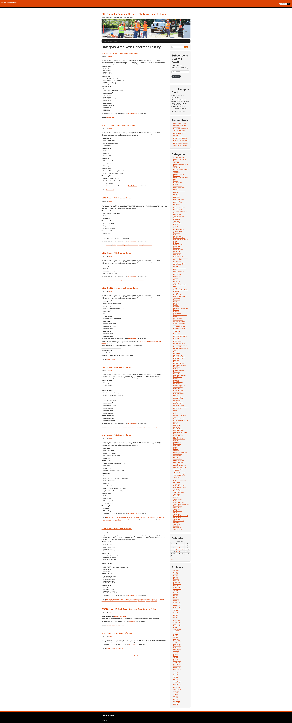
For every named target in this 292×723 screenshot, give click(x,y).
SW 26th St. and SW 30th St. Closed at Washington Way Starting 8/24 (180, 125)
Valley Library (117, 520)
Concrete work (176, 217)
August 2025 (176, 590)
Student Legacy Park (178, 469)
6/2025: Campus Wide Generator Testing (117, 528)
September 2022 (177, 649)
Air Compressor (177, 167)
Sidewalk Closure (177, 454)
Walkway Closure (177, 499)
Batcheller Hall (176, 176)
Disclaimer (104, 720)
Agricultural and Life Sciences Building (115, 517)
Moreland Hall (176, 372)
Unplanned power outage (179, 485)
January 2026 (176, 582)
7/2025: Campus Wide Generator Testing (117, 435)
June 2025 (175, 594)
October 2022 (176, 647)
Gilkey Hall (175, 279)
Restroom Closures (178, 435)
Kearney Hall (176, 333)
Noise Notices (176, 383)
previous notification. (120, 616)
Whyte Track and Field (178, 521)
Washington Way (177, 501)
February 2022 (177, 661)
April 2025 (175, 597)
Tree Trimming (176, 479)
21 (182, 551)
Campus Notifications (178, 199)
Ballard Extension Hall (178, 174)
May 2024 (175, 615)
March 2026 (176, 579)
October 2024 (176, 607)
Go (186, 47)
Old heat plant (176, 388)
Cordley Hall (120, 245)
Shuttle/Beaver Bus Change (180, 452)
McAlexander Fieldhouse (179, 357)
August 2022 (176, 651)
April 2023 (175, 637)
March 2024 (176, 619)
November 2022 (177, 646)
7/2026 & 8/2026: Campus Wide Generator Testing (120, 53)
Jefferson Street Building (179, 323)
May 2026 (175, 575)
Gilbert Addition (177, 276)
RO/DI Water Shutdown (179, 439)
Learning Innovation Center (145, 245)
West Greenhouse (177, 511)
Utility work (176, 489)
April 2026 (175, 577)
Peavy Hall (159, 519)
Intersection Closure (178, 320)
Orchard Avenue (177, 392)
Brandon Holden (132, 113)
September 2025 (177, 589)
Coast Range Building (178, 216)
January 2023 (176, 642)
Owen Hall (175, 395)
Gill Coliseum (144, 599)
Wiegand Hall (176, 522)
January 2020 (176, 703)
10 (171, 549)
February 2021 (177, 681)
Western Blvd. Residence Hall (180, 516)
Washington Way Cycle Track (180, 502)
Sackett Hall (176, 450)
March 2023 (176, 639)
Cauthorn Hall (176, 206)
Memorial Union (119, 625)
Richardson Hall (110, 520)
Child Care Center (177, 209)
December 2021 (177, 664)
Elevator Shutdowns (178, 249)
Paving (175, 410)
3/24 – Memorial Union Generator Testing (117, 633)
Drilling (175, 241)
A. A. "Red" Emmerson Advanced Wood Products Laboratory (179, 159)
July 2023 (175, 632)
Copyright (104, 719)
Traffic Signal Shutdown (179, 475)
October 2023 (176, 627)
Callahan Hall (176, 197)
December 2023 (177, 624)
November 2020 (177, 686)
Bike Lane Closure (177, 182)
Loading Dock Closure (178, 346)
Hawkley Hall (176, 300)
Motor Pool (176, 373)
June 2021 (175, 674)
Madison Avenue (177, 351)
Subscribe (176, 76)
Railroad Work (176, 427)
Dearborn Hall (139, 517)
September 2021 (177, 669)
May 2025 (175, 595)
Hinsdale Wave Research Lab (180, 308)
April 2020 (175, 697)
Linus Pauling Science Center (119, 519)
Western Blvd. (176, 514)
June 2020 (175, 694)
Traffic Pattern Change (178, 474)
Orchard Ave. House (178, 390)
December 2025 (177, 584)
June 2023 (175, 634)
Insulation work (177, 313)
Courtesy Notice (177, 223)
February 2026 (177, 580)
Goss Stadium (151, 599)
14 (182, 549)
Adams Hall (176, 162)
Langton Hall (176, 340)
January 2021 (176, 682)
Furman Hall (176, 273)
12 (176, 549)
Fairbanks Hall (127, 599)
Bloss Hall (175, 184)
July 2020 (175, 692)
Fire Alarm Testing (177, 259)
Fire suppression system (179, 263)
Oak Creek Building (178, 387)
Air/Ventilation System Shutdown (181, 169)
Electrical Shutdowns (178, 244)
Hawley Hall (176, 303)
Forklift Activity (176, 266)
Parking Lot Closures (178, 402)
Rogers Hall (176, 447)
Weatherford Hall (177, 507)
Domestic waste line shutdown (180, 239)
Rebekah (110, 612)
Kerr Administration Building (128, 427)
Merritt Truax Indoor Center (129, 280)
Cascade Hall (109, 280)
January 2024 (176, 622)
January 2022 (176, 662)
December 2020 (177, 684)
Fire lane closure (177, 261)
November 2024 (177, 605)
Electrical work (176, 246)
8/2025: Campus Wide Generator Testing (117, 367)
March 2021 (176, 679)
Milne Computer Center (145, 519)
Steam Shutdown (177, 459)
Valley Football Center (178, 492)
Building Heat (176, 189)
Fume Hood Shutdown (178, 271)
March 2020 (176, 699)
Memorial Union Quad (178, 363)
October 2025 (176, 587)
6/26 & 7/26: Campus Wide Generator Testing (119, 125)
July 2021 (175, 672)
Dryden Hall (126, 245)
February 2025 (177, 600)
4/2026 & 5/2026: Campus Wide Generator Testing (120, 288)
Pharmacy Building (140, 427)
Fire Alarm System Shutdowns (180, 258)
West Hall (175, 512)
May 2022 (175, 656)
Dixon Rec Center (177, 236)
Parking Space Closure (178, 405)
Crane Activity (176, 226)
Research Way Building (151, 427)
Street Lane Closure (178, 462)
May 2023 (175, 636)
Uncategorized (176, 484)
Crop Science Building (118, 599)
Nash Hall (154, 519)
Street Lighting (176, 464)
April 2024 (175, 617)
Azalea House (176, 172)
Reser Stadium (139, 280)
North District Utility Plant (179, 385)
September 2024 (177, 609)
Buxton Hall (176, 196)
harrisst (110, 56)
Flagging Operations (178, 264)
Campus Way (176, 201)
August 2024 (176, 610)
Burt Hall (114, 245)
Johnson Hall (176, 331)
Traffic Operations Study (179, 472)
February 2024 (177, 620)
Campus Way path (177, 202)
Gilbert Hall (176, 278)
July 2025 (175, 592)
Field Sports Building (178, 256)
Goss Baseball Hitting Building (180, 290)
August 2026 (176, 570)
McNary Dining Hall (178, 358)
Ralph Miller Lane (177, 429)
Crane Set (175, 228)
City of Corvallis (177, 214)
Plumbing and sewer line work (180, 420)
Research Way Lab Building (180, 432)
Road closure (176, 440)
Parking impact (177, 400)
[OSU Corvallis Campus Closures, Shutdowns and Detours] (146, 28)
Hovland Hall (176, 310)
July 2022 (175, 652)
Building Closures (177, 186)
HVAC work (176, 311)
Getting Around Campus (110, 41)
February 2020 (177, 701)
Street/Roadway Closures (179, 465)
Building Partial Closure (179, 191)
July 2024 (175, 612)
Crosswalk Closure (177, 231)
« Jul (171, 559)
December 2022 (177, 644)
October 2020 (176, 687)
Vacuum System (177, 490)
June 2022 (175, 654)
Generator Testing (110, 117)
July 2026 (175, 572)
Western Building (177, 517)
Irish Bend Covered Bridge (179, 321)
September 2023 (177, 629)
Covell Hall (175, 224)
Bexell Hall (175, 181)
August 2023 (176, 630)
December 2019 (177, 704)
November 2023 (177, 625)
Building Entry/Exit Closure (179, 187)
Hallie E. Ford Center (107, 519)
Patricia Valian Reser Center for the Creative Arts (117, 601)
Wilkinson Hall (176, 524)
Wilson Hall (176, 526)
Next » (138, 656)
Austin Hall (108, 245)
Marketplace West (177, 355)
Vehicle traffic (176, 496)
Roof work (175, 449)
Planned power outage (178, 418)
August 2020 (176, 691)
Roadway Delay (177, 442)
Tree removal (176, 477)
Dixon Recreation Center (179, 238)
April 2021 (175, 677)
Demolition (175, 234)
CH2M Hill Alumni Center (179, 207)
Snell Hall (175, 457)
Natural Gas (176, 380)
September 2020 (177, 689)
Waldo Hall (175, 497)
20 (179, 551)
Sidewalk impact (177, 455)
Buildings (175, 192)
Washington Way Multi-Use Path (181, 504)
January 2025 (176, 602)
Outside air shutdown (178, 393)
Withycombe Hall (177, 527)
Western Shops (177, 519)
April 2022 (175, 657)
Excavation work (177, 253)
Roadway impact (177, 445)
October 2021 (176, 667)
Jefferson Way (176, 325)
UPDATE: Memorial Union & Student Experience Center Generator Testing (129, 609)
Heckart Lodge (176, 306)
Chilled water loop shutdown (180, 211)
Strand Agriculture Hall (151, 601)
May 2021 (175, 676)
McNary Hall (176, 360)
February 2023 (177, 641)
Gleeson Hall (176, 288)
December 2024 (177, 604)
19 (176, 551)
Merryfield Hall (176, 367)
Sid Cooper (132, 621)
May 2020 (175, 696)
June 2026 (175, 574)
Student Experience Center (179, 467)
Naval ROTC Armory (178, 382)
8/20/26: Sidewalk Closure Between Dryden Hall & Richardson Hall (179, 133)
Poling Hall (175, 422)
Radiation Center (133, 601)
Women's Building (177, 529)
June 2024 (175, 614)
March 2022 (176, 659)
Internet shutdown (177, 318)
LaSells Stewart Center (178, 341)
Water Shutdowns (177, 506)
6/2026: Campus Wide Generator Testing (117, 198)
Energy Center (152, 517)
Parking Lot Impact (177, 403)
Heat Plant (175, 305)
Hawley (175, 301)
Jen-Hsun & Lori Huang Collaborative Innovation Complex (179, 328)
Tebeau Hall (176, 470)
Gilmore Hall (176, 283)
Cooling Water (176, 219)
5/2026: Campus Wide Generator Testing (117, 253)
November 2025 (177, 585)
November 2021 (177, 666)
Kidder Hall (176, 338)
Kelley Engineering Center (179, 335)
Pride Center (176, 423)
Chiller (174, 212)
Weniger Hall (176, 509)
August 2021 (176, 671)
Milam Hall (136, 519)
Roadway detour (177, 444)
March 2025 (176, 599)
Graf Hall (175, 293)
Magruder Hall (130, 519)
